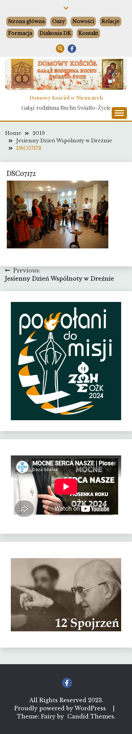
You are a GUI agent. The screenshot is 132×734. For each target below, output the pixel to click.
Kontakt (88, 33)
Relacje (110, 21)
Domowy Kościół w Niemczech (66, 97)
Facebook (72, 48)
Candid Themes (90, 716)
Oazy (58, 21)
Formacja (20, 33)
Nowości (83, 21)
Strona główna (26, 21)
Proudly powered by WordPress (61, 708)
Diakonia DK (55, 33)
